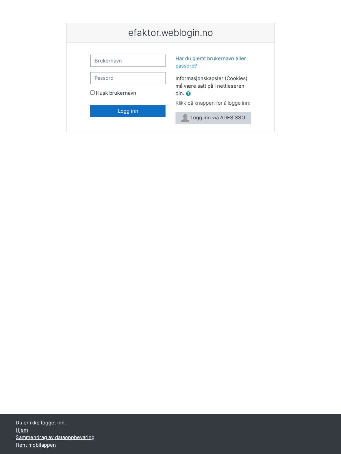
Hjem (22, 430)
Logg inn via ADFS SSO (217, 118)
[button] (189, 94)
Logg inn (128, 111)
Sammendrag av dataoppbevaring (55, 437)
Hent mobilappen (36, 445)
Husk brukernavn (116, 93)
